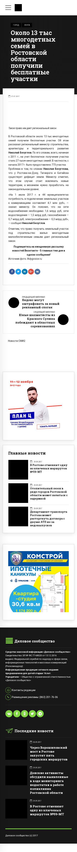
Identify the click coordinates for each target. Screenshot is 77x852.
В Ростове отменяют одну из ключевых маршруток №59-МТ (49, 468)
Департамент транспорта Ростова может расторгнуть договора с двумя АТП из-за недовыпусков (48, 518)
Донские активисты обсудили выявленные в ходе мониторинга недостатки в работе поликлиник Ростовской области (49, 783)
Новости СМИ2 (16, 340)
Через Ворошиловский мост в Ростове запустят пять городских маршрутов (49, 753)
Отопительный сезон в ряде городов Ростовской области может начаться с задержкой (49, 493)
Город (16, 25)
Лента (27, 25)
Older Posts (38, 357)
